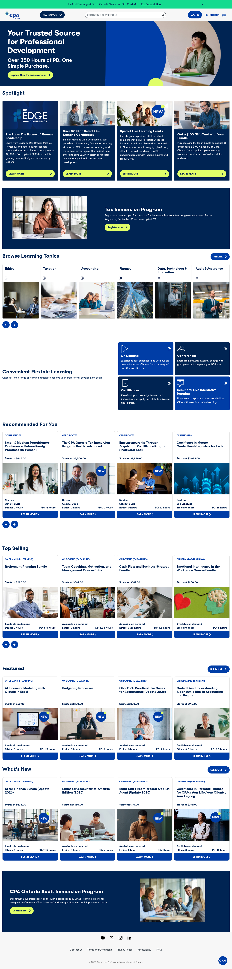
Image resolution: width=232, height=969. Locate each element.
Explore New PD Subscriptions (28, 75)
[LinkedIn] (129, 938)
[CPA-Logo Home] (12, 15)
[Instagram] (120, 938)
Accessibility (144, 949)
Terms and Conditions (99, 949)
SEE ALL (218, 256)
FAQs (159, 949)
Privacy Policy (125, 949)
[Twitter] (111, 938)
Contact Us (76, 949)
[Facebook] (102, 938)
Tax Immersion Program (87, 4)
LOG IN (195, 14)
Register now (115, 227)
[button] (222, 960)
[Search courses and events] (163, 15)
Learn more (20, 910)
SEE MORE (216, 669)
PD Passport (212, 14)
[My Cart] (224, 15)
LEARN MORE (16, 173)
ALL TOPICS (50, 14)
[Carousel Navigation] (116, 324)
